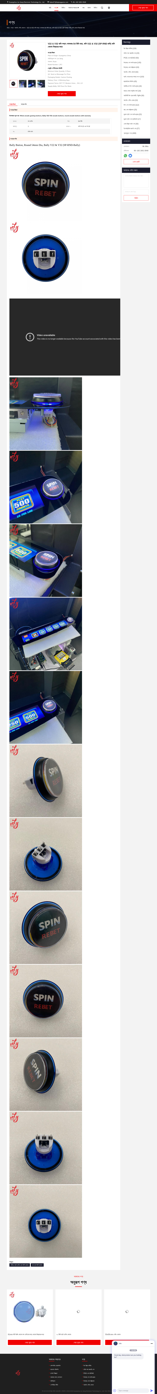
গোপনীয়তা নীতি (54, 1385)
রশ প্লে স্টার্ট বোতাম (37, 1265)
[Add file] (114, 1390)
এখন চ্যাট (136, 162)
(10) (131, 100)
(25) (130, 110)
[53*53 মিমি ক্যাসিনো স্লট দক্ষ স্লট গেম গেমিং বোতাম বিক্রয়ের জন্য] (127, 1311)
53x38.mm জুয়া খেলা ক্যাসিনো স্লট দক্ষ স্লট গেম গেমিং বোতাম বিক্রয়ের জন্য (77, 1336)
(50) (131, 58)
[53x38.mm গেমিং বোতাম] (30, 1311)
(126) (130, 48)
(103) (134, 77)
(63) (131, 67)
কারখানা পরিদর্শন (54, 1369)
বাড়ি (50, 8)
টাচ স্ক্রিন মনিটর (87, 1365)
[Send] (151, 1390)
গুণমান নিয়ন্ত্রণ (53, 1373)
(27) (132, 128)
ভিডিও (63, 8)
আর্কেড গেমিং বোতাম (20, 28)
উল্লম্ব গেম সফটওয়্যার (89, 1377)
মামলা (89, 8)
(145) (132, 62)
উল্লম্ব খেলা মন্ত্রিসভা (89, 1381)
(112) (131, 105)
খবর (83, 8)
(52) (131, 72)
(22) (133, 114)
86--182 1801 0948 (79, 2)
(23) (131, 53)
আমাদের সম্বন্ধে (72, 8)
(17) (132, 119)
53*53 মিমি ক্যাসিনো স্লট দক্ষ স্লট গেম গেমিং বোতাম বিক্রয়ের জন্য (124, 1334)
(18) (132, 91)
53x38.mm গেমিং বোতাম (15, 1334)
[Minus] (151, 1343)
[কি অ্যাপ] (125, 155)
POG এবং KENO (89, 1373)
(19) (133, 86)
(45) (130, 81)
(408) (130, 133)
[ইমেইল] (130, 155)
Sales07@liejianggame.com (58, 2)
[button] (43, 83)
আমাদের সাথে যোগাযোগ (56, 1377)
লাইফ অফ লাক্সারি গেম (89, 1369)
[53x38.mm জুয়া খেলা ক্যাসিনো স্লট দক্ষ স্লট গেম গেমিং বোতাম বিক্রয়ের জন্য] (78, 1311)
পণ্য (55, 8)
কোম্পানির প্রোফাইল (55, 1365)
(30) (134, 95)
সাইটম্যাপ (52, 1381)
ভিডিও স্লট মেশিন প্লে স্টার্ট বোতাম (19, 1265)
